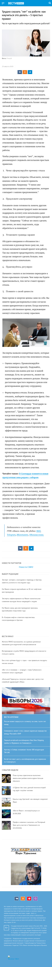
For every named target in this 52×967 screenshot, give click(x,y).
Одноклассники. (36, 535)
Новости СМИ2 (26, 567)
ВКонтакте (22, 535)
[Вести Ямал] (18, 3)
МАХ (38, 531)
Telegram (11, 535)
